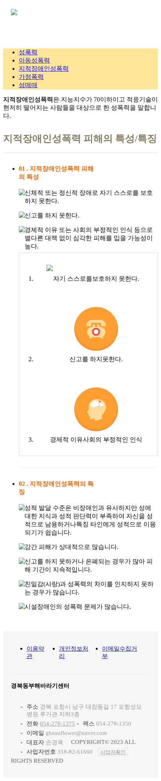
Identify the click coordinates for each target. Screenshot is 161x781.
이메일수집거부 (119, 652)
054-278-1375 (57, 723)
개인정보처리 (73, 652)
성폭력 (28, 52)
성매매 (28, 85)
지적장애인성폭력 (44, 68)
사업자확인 (113, 752)
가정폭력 (31, 76)
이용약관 (35, 652)
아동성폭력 (34, 60)
